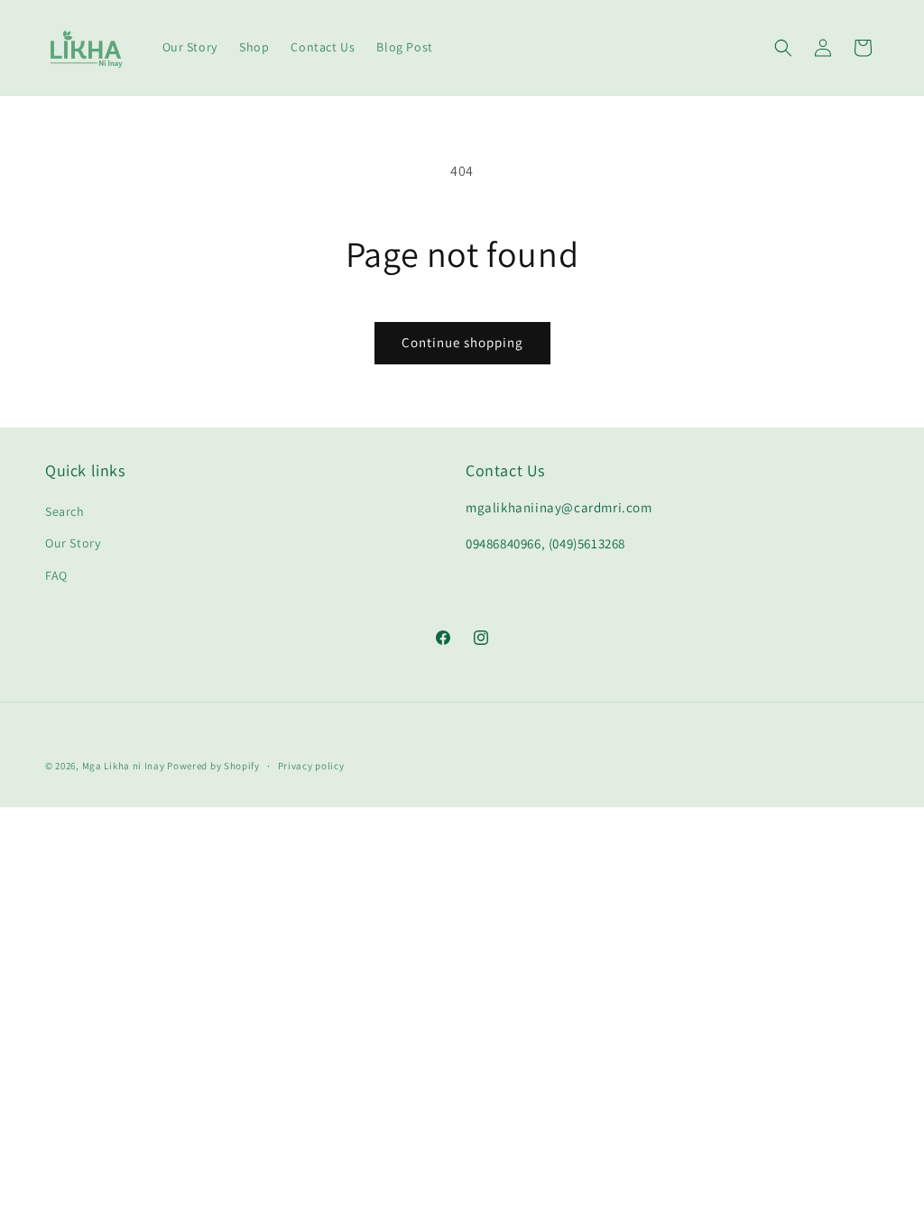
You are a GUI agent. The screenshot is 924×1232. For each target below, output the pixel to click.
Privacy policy (311, 765)
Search (65, 511)
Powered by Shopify (213, 765)
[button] (783, 48)
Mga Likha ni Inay (123, 765)
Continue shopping (462, 342)
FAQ (56, 575)
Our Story (72, 543)
